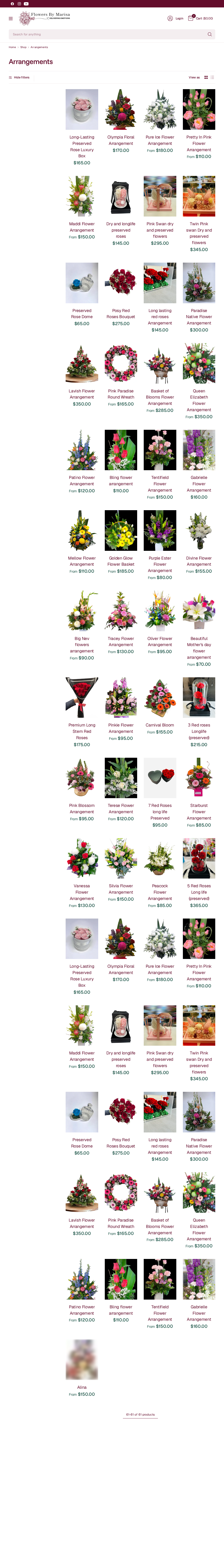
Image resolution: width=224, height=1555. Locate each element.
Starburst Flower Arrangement (199, 812)
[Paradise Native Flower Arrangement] (199, 283)
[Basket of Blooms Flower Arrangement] (160, 363)
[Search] (209, 34)
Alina (82, 1387)
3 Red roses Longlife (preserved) (199, 731)
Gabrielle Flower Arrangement (199, 484)
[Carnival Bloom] (160, 697)
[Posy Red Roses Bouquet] (121, 283)
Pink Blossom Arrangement (82, 809)
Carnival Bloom (160, 725)
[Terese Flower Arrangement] (121, 778)
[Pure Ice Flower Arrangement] (160, 109)
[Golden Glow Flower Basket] (121, 530)
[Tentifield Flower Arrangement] (160, 450)
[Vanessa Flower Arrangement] (82, 858)
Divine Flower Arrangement (199, 561)
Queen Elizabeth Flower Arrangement (199, 400)
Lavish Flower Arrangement (82, 394)
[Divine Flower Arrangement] (199, 530)
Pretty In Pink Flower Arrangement (199, 143)
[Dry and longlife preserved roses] (121, 196)
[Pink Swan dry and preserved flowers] (160, 196)
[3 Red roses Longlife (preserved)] (199, 697)
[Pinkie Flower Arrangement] (121, 697)
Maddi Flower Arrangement (82, 227)
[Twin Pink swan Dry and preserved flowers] (199, 196)
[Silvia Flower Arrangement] (121, 858)
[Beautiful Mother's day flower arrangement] (199, 611)
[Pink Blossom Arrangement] (82, 778)
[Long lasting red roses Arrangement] (160, 283)
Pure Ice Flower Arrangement (160, 140)
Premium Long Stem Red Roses (81, 731)
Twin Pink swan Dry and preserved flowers (199, 233)
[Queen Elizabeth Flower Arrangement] (199, 363)
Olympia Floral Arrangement (120, 140)
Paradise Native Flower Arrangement (199, 317)
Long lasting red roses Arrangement (160, 317)
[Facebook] (12, 3)
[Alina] (82, 1359)
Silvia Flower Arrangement (121, 889)
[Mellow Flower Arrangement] (82, 530)
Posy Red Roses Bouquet (121, 314)
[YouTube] (26, 3)
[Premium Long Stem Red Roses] (82, 697)
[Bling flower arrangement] (121, 450)
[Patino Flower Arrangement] (82, 450)
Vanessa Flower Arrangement (82, 892)
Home (12, 47)
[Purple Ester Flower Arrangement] (160, 530)
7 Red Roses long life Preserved (160, 812)
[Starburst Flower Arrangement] (199, 778)
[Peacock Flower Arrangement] (160, 858)
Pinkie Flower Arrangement (121, 728)
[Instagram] (19, 3)
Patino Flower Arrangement (82, 481)
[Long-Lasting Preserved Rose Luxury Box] (82, 109)
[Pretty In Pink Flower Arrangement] (199, 109)
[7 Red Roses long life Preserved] (160, 778)
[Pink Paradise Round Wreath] (121, 363)
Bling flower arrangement (121, 481)
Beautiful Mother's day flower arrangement (199, 648)
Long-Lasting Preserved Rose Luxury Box (82, 146)
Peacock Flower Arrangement (160, 892)
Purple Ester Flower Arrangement (160, 564)
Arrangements (39, 47)
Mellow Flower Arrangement (82, 561)
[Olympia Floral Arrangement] (121, 109)
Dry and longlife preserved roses (120, 230)
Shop (23, 47)
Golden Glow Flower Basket (121, 561)
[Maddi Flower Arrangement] (82, 196)
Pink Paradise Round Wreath (121, 394)
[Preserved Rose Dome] (82, 283)
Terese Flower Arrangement (121, 809)
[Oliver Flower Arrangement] (160, 611)
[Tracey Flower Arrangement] (121, 611)
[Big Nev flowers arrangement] (82, 611)
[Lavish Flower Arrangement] (82, 363)
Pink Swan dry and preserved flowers (160, 230)
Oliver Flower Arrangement (159, 642)
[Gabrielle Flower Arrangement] (199, 450)
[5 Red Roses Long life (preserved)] (199, 858)
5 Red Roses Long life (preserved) (199, 892)
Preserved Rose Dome (82, 314)
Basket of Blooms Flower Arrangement (160, 397)
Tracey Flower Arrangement (121, 642)
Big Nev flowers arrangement (82, 645)
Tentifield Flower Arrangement (160, 484)
